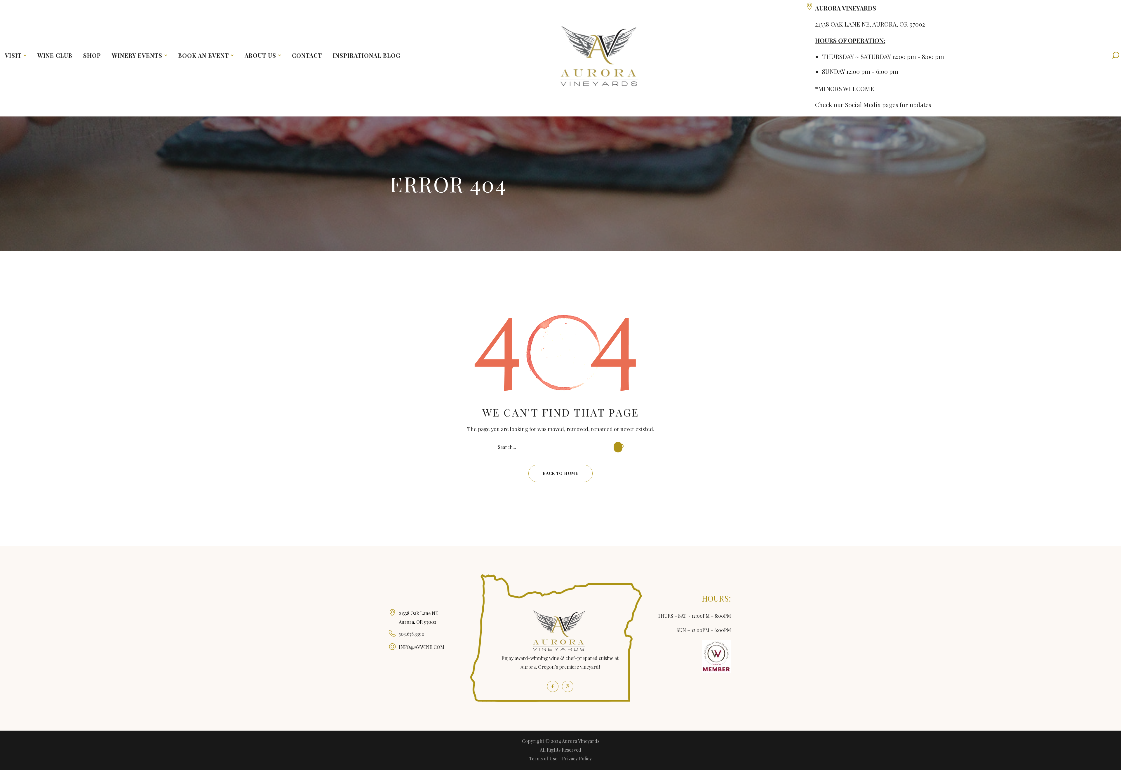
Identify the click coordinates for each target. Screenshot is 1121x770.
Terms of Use (543, 758)
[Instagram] (567, 686)
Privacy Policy (577, 758)
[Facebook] (552, 686)
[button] (560, 473)
